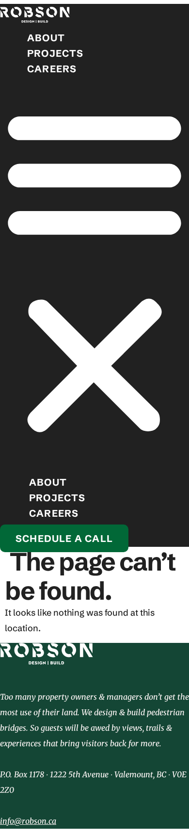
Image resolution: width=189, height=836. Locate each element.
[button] (94, 271)
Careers (52, 69)
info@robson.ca (28, 821)
